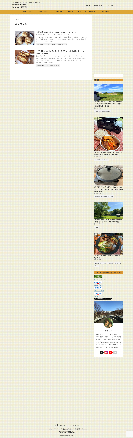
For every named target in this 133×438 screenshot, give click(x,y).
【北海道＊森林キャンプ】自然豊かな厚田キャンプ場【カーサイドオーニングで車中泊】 (108, 221)
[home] (115, 352)
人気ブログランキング (100, 279)
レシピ (67, 34)
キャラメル (57, 34)
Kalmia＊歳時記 (19, 7)
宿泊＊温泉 (59, 12)
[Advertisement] (108, 44)
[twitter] (102, 352)
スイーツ (61, 56)
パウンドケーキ (68, 56)
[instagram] (106, 352)
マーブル (63, 34)
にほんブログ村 (99, 285)
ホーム (88, 5)
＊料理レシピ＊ (43, 12)
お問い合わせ (98, 5)
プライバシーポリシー (113, 5)
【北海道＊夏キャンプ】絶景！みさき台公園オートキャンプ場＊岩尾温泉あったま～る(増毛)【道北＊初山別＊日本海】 (108, 104)
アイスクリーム (49, 34)
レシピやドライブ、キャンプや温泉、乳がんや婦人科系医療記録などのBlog (66, 429)
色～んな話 (105, 12)
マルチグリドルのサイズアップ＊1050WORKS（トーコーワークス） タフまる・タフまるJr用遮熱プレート (108, 189)
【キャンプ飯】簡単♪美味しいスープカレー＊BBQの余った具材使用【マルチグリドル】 (108, 153)
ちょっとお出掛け (90, 12)
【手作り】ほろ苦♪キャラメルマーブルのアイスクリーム (56, 32)
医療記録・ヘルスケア (74, 12)
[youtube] (111, 352)
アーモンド (49, 56)
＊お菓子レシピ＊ (27, 12)
